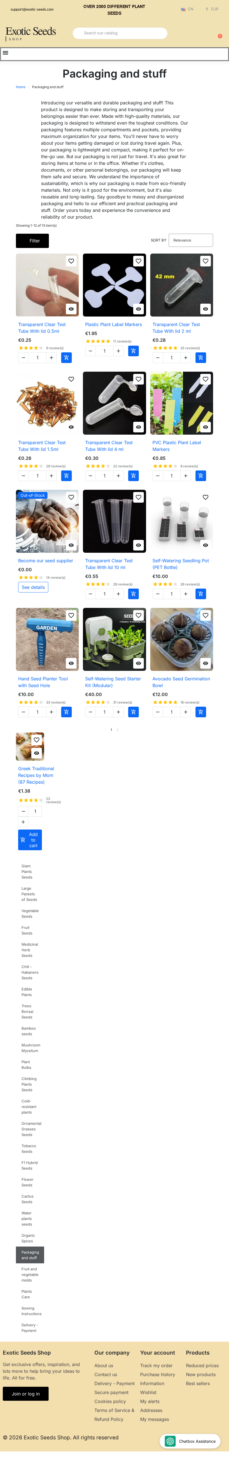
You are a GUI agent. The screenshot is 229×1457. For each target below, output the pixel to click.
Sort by (158, 240)
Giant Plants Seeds (27, 871)
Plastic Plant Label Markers (113, 324)
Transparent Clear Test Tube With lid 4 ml (109, 446)
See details (33, 587)
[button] (217, 33)
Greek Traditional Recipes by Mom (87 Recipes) (36, 775)
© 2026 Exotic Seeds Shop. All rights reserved (61, 1437)
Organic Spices (28, 1238)
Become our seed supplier (45, 560)
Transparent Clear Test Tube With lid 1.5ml (42, 446)
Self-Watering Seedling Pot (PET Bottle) (180, 564)
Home (20, 87)
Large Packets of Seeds (29, 894)
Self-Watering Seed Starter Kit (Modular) (113, 682)
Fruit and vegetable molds (30, 1274)
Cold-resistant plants (29, 1106)
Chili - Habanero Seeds (30, 972)
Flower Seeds (28, 1182)
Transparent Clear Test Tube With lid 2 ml (176, 328)
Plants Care (27, 1294)
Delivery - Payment (30, 1328)
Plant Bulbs (26, 1065)
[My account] (198, 34)
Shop (16, 39)
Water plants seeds (27, 1218)
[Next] (211, 729)
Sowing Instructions (32, 1311)
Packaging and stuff (30, 1255)
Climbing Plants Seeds (29, 1084)
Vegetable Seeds (30, 913)
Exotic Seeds (31, 30)
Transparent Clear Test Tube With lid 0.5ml (42, 328)
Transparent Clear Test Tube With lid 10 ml (109, 564)
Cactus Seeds (28, 1199)
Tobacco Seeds (29, 1149)
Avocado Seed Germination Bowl (181, 682)
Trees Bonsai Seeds (27, 1011)
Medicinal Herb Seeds (30, 950)
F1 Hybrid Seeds (30, 1165)
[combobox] (120, 33)
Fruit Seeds (27, 930)
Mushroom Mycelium (31, 1048)
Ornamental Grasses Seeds (31, 1129)
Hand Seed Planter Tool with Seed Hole (43, 682)
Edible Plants (27, 992)
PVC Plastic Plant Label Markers (176, 446)
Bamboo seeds (29, 1031)
